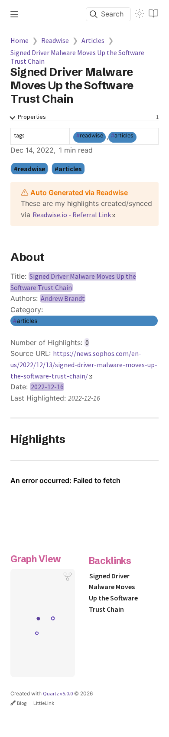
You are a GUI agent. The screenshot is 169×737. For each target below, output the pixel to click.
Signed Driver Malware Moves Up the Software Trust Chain (77, 56)
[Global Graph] (67, 576)
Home (19, 40)
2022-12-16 (47, 386)
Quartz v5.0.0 (58, 693)
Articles (92, 40)
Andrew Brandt (63, 298)
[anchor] (52, 257)
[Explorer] (14, 14)
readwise (91, 135)
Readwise (55, 40)
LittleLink (43, 703)
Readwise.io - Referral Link (71, 214)
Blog (21, 703)
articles (123, 135)
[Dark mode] (139, 13)
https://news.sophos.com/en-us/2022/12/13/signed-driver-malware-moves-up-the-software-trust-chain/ (83, 364)
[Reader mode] (153, 13)
